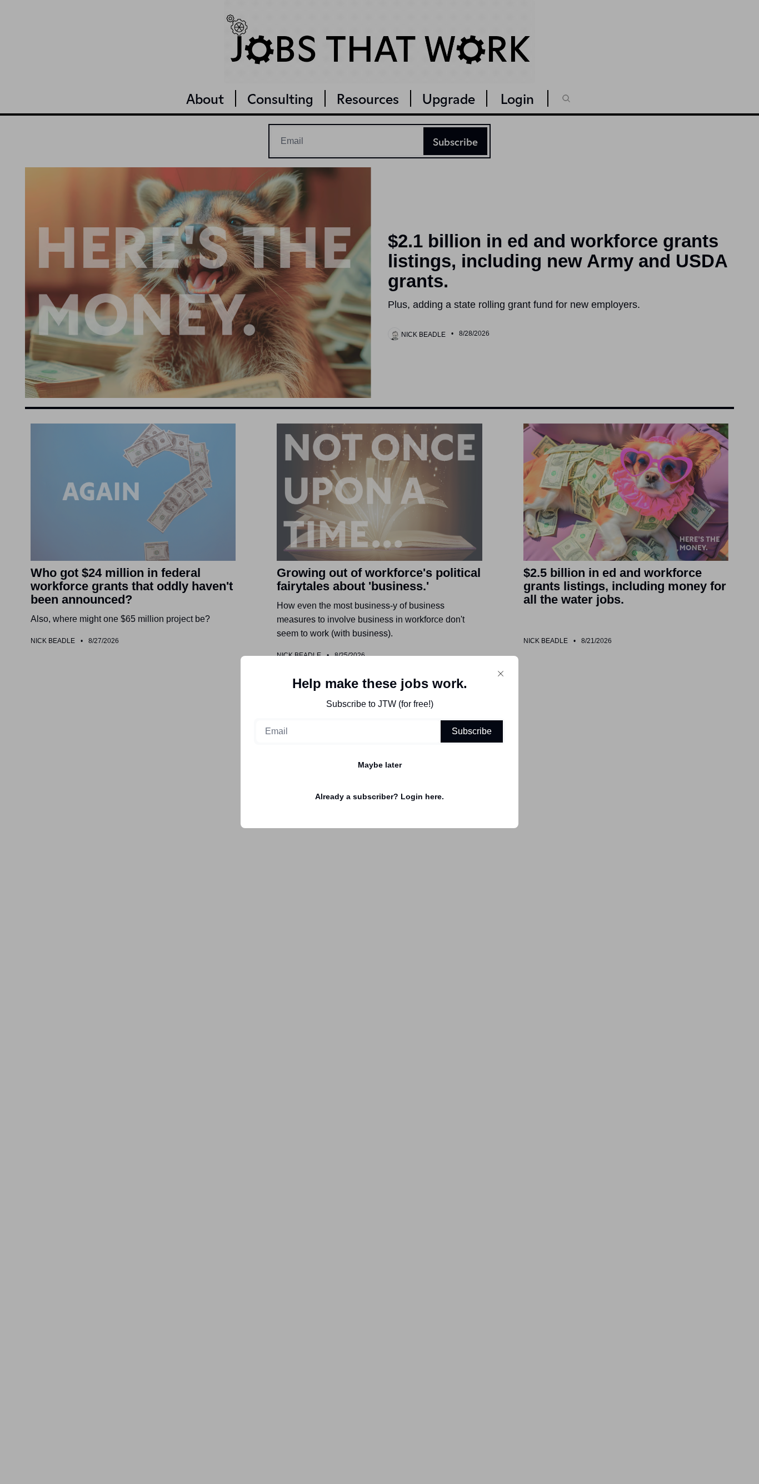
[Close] (500, 673)
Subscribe (472, 731)
